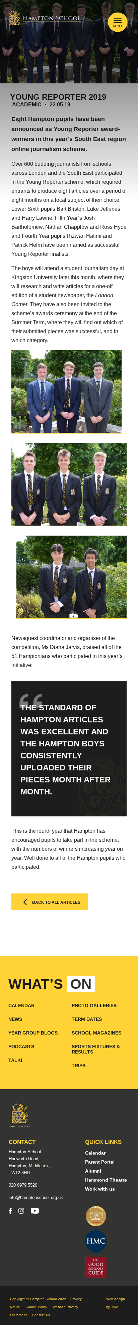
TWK (115, 1307)
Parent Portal (100, 1162)
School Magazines (96, 1033)
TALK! (15, 1060)
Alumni (93, 1171)
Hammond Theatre (106, 1180)
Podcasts (21, 1046)
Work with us (100, 1189)
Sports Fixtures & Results (96, 1049)
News (15, 1019)
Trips (78, 1065)
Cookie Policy (36, 1307)
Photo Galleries (94, 1005)
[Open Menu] (117, 20)
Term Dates (87, 1019)
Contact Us (41, 1315)
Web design (115, 1299)
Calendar (21, 1005)
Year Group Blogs (33, 1033)
